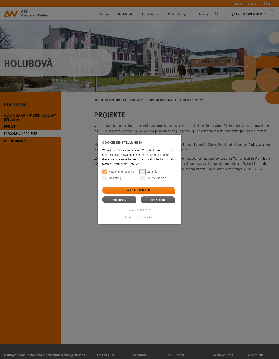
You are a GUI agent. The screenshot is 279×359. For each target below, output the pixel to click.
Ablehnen (119, 199)
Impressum (131, 217)
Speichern (158, 199)
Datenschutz (147, 217)
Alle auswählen (138, 190)
